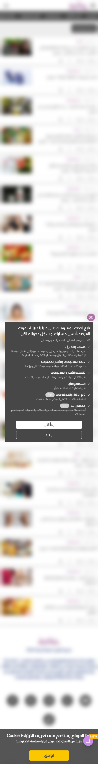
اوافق (49, 755)
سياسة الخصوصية (28, 741)
